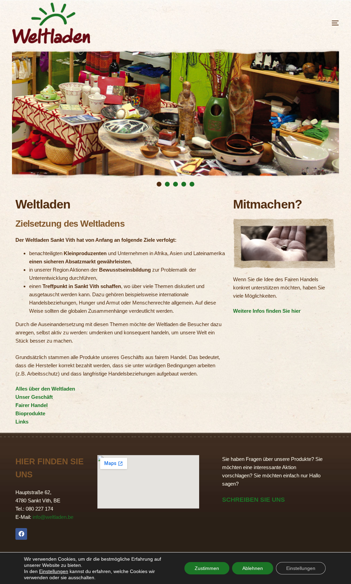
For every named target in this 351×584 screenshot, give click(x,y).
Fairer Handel (31, 405)
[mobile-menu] (318, 23)
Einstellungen (53, 571)
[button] (159, 184)
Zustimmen (207, 568)
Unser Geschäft (34, 397)
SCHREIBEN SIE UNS (253, 499)
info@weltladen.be (53, 517)
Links (21, 422)
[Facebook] (21, 534)
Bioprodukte (30, 413)
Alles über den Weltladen (45, 389)
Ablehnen (252, 568)
